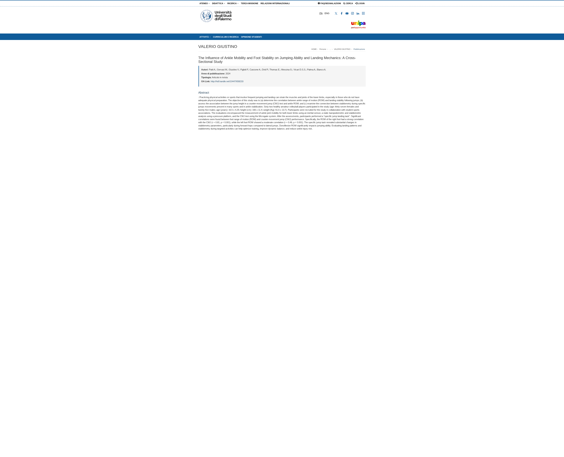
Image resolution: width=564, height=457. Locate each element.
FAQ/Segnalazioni (330, 3)
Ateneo (203, 3)
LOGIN (361, 3)
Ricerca (232, 3)
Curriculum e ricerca (226, 37)
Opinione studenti (251, 37)
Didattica (218, 3)
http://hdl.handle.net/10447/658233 (227, 81)
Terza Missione (249, 3)
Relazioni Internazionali (275, 3)
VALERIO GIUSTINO (217, 46)
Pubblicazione (359, 49)
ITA (321, 13)
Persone (322, 49)
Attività (204, 37)
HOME (314, 49)
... (330, 49)
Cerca (349, 3)
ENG (327, 13)
